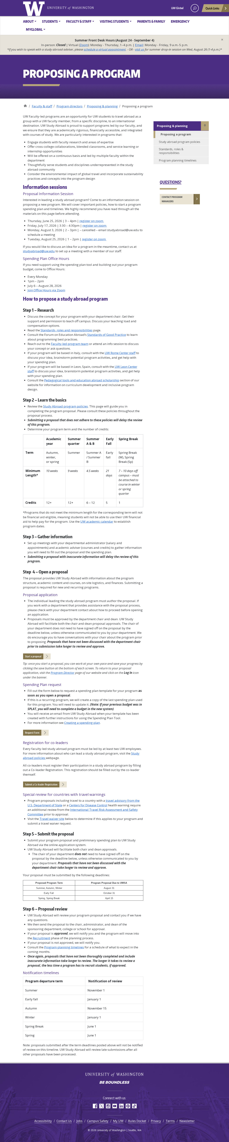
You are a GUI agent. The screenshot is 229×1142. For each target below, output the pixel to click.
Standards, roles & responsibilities (171, 151)
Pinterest (127, 1106)
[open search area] (195, 8)
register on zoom (91, 221)
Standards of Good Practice (106, 335)
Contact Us (64, 1121)
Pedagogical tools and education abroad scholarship (81, 380)
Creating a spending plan (82, 723)
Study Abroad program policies (65, 406)
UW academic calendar (96, 521)
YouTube (114, 1106)
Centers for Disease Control (88, 805)
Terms (170, 1121)
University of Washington (34, 8)
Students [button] (50, 21)
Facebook (94, 1106)
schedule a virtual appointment (105, 49)
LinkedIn (121, 1106)
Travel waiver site (52, 819)
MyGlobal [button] (34, 29)
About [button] (28, 21)
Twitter (101, 1106)
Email (139, 45)
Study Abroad (25, 105)
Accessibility (43, 1121)
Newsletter (187, 1121)
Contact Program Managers (172, 199)
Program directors (69, 106)
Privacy (156, 1121)
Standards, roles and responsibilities (66, 330)
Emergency (180, 21)
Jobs (79, 1121)
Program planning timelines (64, 947)
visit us (139, 49)
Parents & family (151, 21)
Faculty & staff (42, 106)
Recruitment (41, 938)
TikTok (134, 1106)
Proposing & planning (102, 106)
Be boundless (114, 1083)
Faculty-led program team (69, 344)
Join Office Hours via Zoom (46, 290)
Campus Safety (97, 1121)
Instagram (108, 1106)
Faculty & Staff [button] (78, 21)
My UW (118, 1121)
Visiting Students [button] (114, 21)
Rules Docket (137, 1121)
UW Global (177, 8)
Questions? (170, 182)
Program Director (62, 673)
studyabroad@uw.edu (39, 251)
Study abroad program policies (179, 142)
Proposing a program (176, 134)
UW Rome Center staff (120, 353)
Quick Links (212, 8)
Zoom (84, 45)
